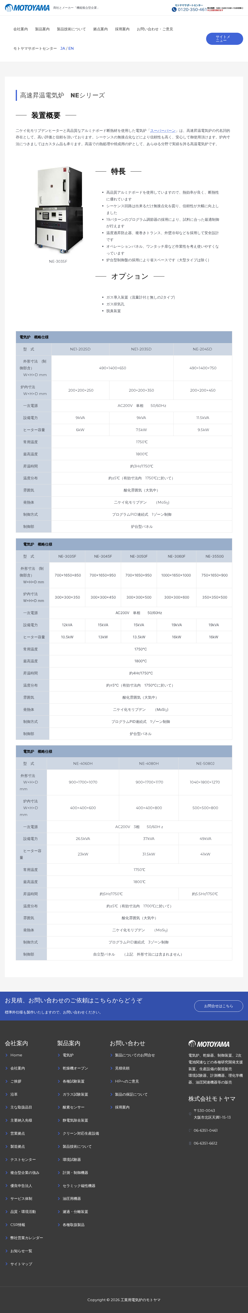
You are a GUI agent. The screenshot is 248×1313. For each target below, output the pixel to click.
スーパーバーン (163, 130)
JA (63, 48)
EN (71, 48)
